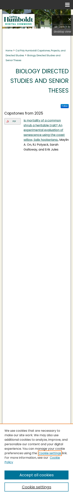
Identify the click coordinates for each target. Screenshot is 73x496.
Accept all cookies (36, 475)
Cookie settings (50, 453)
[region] (36, 460)
